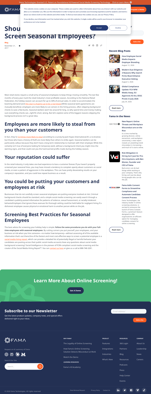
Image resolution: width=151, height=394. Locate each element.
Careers (140, 359)
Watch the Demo (70, 357)
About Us (141, 343)
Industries (106, 354)
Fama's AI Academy (72, 367)
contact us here (56, 248)
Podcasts (124, 364)
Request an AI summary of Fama (17, 349)
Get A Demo (75, 290)
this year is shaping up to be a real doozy (43, 104)
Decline (118, 28)
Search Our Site (11, 360)
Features (106, 343)
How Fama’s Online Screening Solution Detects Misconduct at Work (79, 350)
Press (122, 370)
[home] (13, 9)
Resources (124, 359)
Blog (122, 354)
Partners (123, 348)
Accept (99, 28)
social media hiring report (16, 239)
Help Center (125, 375)
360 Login (124, 343)
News (139, 354)
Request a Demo (137, 9)
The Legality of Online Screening (77, 343)
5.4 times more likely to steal (30, 137)
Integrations (107, 348)
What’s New (107, 359)
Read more (116, 108)
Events (123, 381)
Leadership (141, 348)
